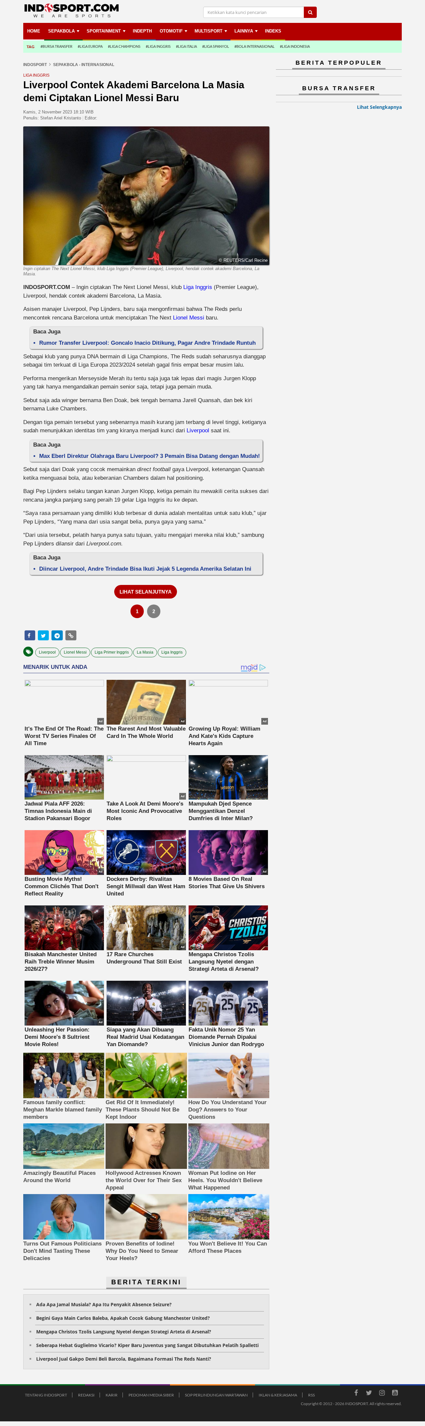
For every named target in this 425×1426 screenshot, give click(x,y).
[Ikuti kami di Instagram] (382, 1394)
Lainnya (243, 31)
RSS (311, 1394)
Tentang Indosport (46, 1394)
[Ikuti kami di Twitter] (369, 1394)
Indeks (273, 31)
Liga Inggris (197, 287)
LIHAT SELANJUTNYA (146, 592)
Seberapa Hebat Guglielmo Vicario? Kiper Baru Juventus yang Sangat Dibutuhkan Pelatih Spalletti (147, 1345)
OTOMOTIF (171, 31)
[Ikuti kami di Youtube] (394, 1394)
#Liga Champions (124, 46)
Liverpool (198, 430)
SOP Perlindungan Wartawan (216, 1394)
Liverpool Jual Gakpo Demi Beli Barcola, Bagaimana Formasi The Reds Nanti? (123, 1359)
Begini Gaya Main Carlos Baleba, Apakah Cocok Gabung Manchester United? (123, 1318)
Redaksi (86, 1394)
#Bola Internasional (254, 46)
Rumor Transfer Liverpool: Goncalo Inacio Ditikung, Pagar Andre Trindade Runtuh (147, 343)
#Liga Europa (90, 46)
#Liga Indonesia (295, 46)
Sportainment (104, 31)
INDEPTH (142, 31)
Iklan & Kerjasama (278, 1394)
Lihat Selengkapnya (379, 107)
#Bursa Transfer (56, 46)
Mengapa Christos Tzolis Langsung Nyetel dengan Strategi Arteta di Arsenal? (123, 1331)
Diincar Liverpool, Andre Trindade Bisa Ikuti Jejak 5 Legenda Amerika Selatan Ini (145, 569)
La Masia (145, 652)
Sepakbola (61, 31)
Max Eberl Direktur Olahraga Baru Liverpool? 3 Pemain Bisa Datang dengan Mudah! (149, 456)
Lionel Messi (188, 318)
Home (33, 31)
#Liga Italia (186, 46)
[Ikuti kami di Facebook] (356, 1394)
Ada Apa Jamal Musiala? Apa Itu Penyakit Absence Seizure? (104, 1304)
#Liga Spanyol (215, 46)
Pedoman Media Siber (151, 1394)
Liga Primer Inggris (112, 652)
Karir (112, 1394)
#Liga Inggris (158, 46)
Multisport (208, 31)
